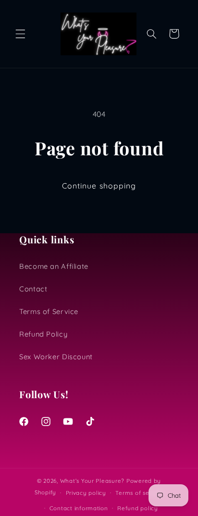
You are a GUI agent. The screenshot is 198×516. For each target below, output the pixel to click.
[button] (20, 34)
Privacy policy (86, 492)
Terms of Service (48, 311)
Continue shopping (99, 185)
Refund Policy (43, 334)
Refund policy (137, 508)
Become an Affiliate (53, 266)
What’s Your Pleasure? (92, 480)
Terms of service (139, 492)
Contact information (79, 508)
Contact (33, 288)
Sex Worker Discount (56, 356)
